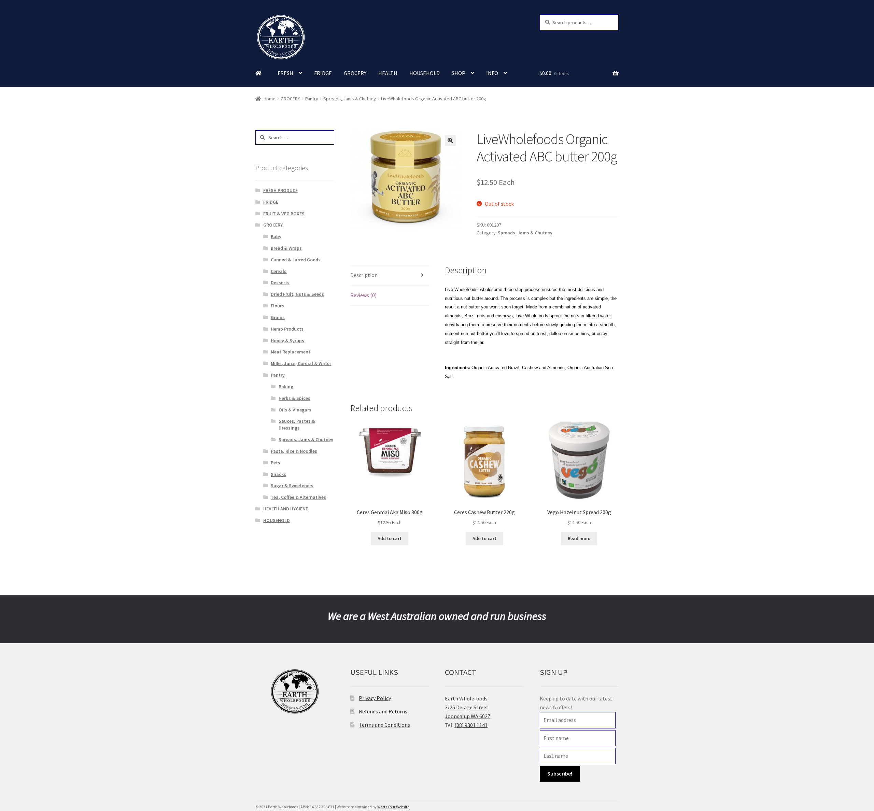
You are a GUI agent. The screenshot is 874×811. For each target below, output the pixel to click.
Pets (275, 463)
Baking (286, 386)
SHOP (458, 73)
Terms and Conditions (384, 724)
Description (364, 275)
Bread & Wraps (286, 248)
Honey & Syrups (287, 340)
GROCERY (355, 73)
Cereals (278, 271)
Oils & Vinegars (295, 410)
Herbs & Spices (294, 398)
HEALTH (387, 73)
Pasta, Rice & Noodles (294, 451)
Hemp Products (287, 329)
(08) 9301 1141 (471, 725)
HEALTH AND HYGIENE (285, 509)
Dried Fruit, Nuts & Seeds (297, 294)
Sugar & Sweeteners (292, 485)
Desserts (280, 282)
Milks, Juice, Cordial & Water (301, 363)
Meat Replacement (290, 352)
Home (270, 99)
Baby (276, 236)
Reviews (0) (363, 295)
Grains (278, 317)
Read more (579, 538)
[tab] (389, 275)
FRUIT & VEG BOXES (284, 214)
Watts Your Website (393, 806)
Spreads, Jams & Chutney (349, 99)
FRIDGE (323, 73)
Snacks (278, 474)
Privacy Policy (375, 698)
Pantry (311, 99)
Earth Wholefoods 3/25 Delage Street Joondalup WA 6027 (467, 707)
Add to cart (389, 538)
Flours (277, 306)
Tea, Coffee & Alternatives (298, 497)
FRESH (285, 73)
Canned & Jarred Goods (296, 260)
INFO (492, 73)
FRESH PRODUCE (280, 190)
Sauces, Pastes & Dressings (297, 424)
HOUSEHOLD (424, 73)
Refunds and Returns (383, 711)
